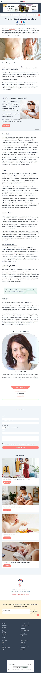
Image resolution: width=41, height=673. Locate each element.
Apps (3, 649)
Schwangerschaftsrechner (25, 645)
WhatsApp (24, 22)
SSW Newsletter (4, 15)
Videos (22, 635)
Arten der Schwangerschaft (25, 630)
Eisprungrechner (23, 647)
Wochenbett (4, 632)
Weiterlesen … (7, 483)
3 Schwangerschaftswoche (14, 15)
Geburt (3, 630)
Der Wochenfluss (20, 393)
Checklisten (23, 642)
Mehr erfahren (6, 125)
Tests (3, 645)
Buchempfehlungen (24, 633)
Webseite (3, 430)
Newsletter (4, 644)
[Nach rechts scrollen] (39, 15)
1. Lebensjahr (4, 634)
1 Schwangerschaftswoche (9, 15)
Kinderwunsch (4, 625)
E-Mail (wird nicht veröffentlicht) (7, 420)
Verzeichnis (22, 649)
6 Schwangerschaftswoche (21, 15)
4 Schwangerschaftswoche (16, 15)
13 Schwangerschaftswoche (37, 15)
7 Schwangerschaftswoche (23, 15)
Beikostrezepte (23, 644)
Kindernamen (23, 628)
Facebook (17, 22)
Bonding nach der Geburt (20, 391)
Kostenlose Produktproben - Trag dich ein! (20, 594)
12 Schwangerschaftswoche (34, 15)
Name (4, 416)
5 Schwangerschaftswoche (18, 15)
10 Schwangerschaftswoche (30, 15)
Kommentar (4, 434)
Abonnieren (38, 615)
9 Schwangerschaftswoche (28, 15)
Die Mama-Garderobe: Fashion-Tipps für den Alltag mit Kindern (16, 479)
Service (3, 637)
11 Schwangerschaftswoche (32, 15)
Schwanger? (4, 627)
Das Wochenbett (20, 395)
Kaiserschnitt (11, 28)
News (3, 635)
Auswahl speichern (17, 667)
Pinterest (21, 22)
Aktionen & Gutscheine (6, 647)
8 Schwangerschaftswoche (25, 15)
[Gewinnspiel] (20, 12)
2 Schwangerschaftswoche (12, 15)
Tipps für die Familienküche (9, 534)
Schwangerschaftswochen (25, 625)
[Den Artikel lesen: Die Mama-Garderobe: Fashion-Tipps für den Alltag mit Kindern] (20, 477)
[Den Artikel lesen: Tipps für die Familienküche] (20, 532)
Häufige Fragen (23, 626)
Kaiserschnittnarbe (18, 253)
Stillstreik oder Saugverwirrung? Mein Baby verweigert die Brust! (16, 562)
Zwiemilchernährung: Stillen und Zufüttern (12, 507)
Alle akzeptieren (24, 667)
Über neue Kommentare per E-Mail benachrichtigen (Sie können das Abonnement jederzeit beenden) (20, 444)
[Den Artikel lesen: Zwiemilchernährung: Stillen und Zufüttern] (20, 505)
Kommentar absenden (20, 447)
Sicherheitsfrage (5, 425)
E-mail (19, 22)
